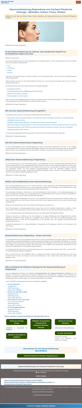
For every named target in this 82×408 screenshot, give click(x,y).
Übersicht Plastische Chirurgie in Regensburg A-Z (41, 356)
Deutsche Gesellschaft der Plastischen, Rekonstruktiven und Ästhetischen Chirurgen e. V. (29, 382)
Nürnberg (52, 406)
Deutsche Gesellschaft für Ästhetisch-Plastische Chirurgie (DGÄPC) (23, 380)
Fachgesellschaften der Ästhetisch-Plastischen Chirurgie (53, 273)
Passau (38, 406)
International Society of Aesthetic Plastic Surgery (17, 384)
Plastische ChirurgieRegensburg (7, 2)
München (45, 406)
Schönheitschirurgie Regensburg (42, 395)
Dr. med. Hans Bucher (65, 333)
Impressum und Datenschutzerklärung (42, 392)
